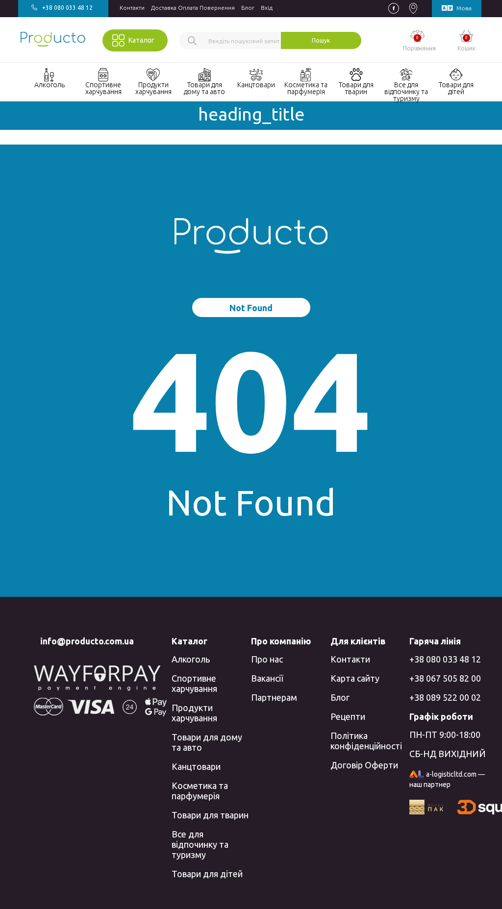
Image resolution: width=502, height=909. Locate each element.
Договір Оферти (364, 765)
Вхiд (267, 7)
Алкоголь (191, 659)
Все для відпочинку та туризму (200, 844)
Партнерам (274, 697)
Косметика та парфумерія (200, 791)
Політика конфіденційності (366, 741)
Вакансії (267, 678)
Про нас (267, 659)
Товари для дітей (207, 874)
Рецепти (347, 716)
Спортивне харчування (194, 683)
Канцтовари (196, 766)
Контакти (132, 7)
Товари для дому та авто (207, 742)
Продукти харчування (194, 713)
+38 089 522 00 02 (445, 697)
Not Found (251, 308)
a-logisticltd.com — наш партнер (447, 779)
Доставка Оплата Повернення (193, 7)
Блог (247, 7)
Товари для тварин (210, 815)
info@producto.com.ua (87, 641)
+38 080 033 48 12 (445, 659)
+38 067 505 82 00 (445, 678)
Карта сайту (354, 678)
